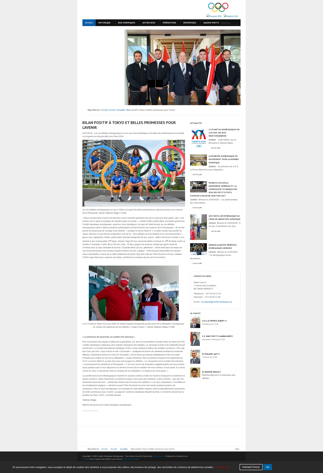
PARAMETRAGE (251, 467)
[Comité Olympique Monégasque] (111, 10)
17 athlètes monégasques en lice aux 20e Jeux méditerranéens (224, 132)
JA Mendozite (158, 456)
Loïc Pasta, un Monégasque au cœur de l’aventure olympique (224, 217)
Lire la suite (215, 148)
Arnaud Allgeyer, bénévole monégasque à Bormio (223, 246)
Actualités (120, 110)
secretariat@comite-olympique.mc (216, 302)
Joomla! (85, 459)
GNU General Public (131, 459)
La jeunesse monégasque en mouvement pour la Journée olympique (224, 159)
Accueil (104, 110)
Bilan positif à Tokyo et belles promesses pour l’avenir (129, 125)
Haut (237, 449)
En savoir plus (221, 467)
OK (267, 467)
